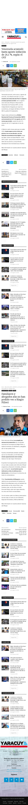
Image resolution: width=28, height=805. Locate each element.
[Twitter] (11, 65)
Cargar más (13, 285)
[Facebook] (8, 65)
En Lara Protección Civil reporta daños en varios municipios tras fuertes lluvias (16, 196)
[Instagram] (11, 780)
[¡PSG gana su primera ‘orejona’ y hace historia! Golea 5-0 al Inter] (5, 307)
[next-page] (5, 241)
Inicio (3, 42)
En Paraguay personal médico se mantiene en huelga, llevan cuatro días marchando (18, 269)
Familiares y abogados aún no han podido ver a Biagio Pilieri (6, 174)
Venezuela (7, 42)
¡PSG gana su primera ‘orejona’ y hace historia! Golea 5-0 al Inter (16, 307)
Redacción (5, 61)
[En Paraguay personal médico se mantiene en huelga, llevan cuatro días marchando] (5, 269)
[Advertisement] (14, 14)
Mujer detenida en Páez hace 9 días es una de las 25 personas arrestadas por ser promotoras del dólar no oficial (18, 297)
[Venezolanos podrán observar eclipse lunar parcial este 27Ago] (5, 187)
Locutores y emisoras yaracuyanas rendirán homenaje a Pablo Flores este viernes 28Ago (18, 278)
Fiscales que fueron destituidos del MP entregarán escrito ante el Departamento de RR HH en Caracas (17, 317)
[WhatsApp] (15, 65)
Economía (11, 155)
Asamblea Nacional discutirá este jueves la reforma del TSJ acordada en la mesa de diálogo (18, 215)
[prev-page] (3, 241)
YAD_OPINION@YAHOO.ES (14, 769)
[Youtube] (22, 780)
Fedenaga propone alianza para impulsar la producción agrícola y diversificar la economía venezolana (18, 205)
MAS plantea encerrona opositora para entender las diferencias (17, 234)
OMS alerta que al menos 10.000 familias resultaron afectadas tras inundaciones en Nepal (18, 374)
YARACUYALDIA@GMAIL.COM (14, 771)
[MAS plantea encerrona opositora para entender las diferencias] (5, 235)
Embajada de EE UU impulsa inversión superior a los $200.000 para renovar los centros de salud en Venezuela (17, 225)
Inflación (16, 155)
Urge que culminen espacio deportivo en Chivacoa (20, 173)
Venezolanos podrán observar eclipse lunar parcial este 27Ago (18, 187)
